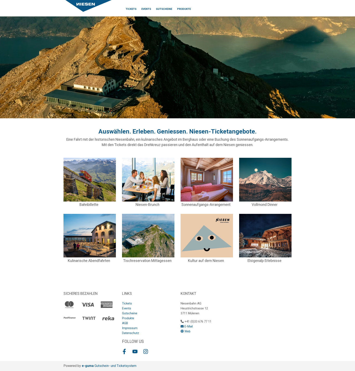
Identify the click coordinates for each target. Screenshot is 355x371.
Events (146, 8)
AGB (125, 323)
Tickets (131, 8)
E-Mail (188, 326)
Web (187, 331)
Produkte (184, 8)
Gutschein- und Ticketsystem (109, 366)
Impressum (129, 328)
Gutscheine (164, 8)
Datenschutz (130, 333)
